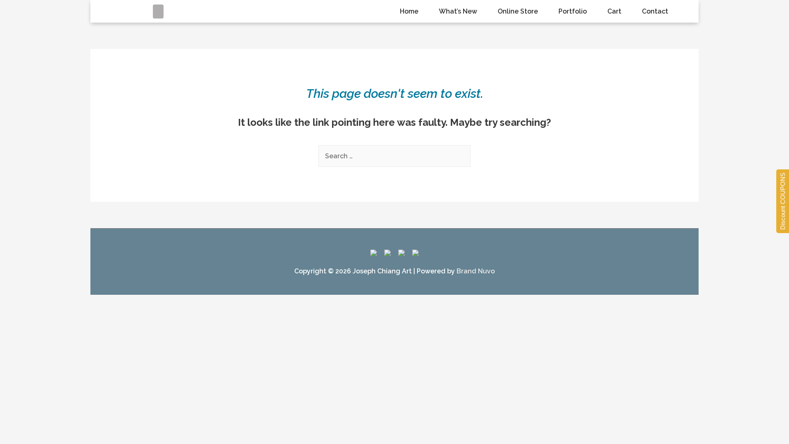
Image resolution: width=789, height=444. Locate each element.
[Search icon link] (158, 11)
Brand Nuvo (476, 271)
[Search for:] (394, 156)
